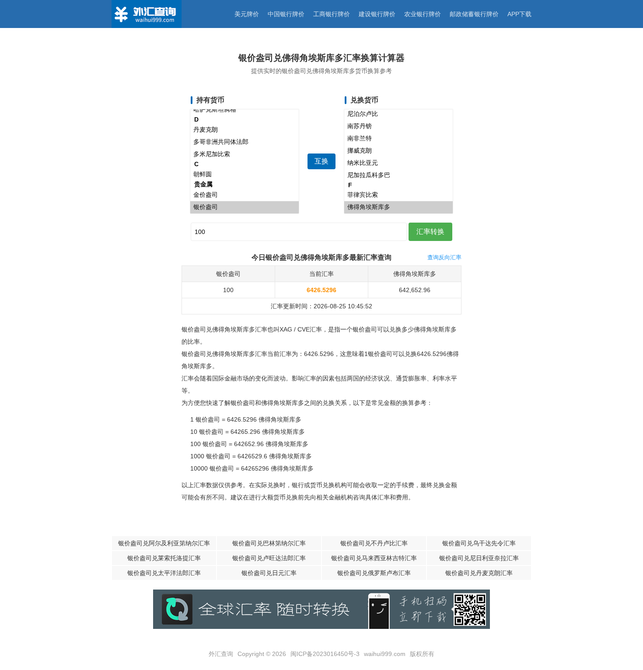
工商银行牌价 (331, 13)
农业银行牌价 (422, 13)
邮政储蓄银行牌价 (474, 13)
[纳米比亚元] (398, 163)
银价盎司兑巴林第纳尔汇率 (269, 543)
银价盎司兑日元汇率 (269, 572)
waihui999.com (384, 653)
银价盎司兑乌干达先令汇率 (479, 543)
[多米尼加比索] (244, 154)
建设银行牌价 (377, 13)
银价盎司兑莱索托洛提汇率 (164, 558)
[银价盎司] (244, 207)
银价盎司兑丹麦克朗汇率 (479, 572)
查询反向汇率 (444, 257)
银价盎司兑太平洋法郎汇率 (164, 572)
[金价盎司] (244, 195)
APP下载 (519, 13)
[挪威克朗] (398, 151)
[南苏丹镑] (398, 126)
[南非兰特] (398, 139)
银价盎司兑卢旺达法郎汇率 (269, 558)
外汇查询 (221, 653)
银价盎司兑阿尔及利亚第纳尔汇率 (164, 543)
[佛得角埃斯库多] (398, 207)
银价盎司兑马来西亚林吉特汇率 (374, 558)
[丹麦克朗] (244, 130)
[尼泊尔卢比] (398, 114)
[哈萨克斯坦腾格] (244, 110)
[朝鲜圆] (244, 174)
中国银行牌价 (286, 13)
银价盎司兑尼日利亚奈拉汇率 (479, 558)
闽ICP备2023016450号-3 (325, 653)
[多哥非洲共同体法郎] (244, 142)
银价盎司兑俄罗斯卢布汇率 (374, 572)
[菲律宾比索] (398, 195)
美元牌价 (246, 13)
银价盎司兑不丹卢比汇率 (374, 543)
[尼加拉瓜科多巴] (398, 175)
